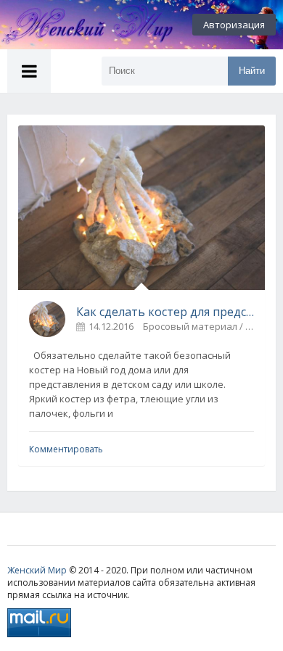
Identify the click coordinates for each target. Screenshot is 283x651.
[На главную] (79, 24)
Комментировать (66, 449)
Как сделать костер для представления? (165, 311)
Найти (252, 70)
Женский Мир (37, 570)
